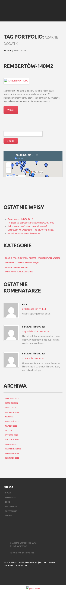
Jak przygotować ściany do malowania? (27, 226)
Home (7, 50)
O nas (8, 493)
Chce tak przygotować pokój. (36, 314)
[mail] (14, 574)
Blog (7, 502)
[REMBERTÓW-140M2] (16, 81)
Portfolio (10, 497)
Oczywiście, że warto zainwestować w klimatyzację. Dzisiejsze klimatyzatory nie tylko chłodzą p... (41, 366)
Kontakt (9, 516)
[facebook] (7, 574)
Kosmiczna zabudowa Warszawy (24, 233)
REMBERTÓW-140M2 (28, 66)
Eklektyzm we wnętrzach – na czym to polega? (31, 230)
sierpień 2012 (11, 403)
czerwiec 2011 (12, 458)
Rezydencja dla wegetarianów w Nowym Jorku (31, 223)
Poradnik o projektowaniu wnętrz (22, 263)
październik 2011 (13, 449)
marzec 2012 (11, 426)
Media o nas (11, 507)
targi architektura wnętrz (19, 272)
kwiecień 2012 (12, 421)
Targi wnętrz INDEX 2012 (20, 219)
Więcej (10, 110)
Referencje (11, 511)
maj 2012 (9, 417)
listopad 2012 (12, 398)
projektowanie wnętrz (17, 267)
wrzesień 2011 (12, 453)
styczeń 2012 (11, 435)
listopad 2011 (11, 444)
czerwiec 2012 (12, 412)
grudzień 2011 (12, 440)
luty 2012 (9, 431)
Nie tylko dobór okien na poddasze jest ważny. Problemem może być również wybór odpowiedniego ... (41, 339)
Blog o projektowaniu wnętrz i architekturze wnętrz (32, 258)
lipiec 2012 (10, 408)
